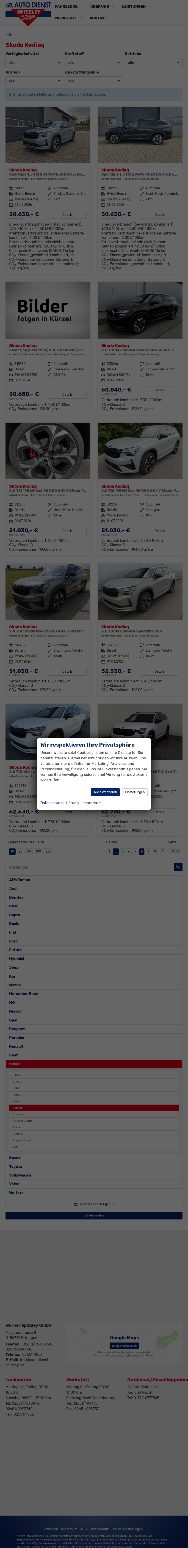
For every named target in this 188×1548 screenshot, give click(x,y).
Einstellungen (135, 792)
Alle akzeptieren (105, 792)
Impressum (92, 803)
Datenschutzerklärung (59, 803)
